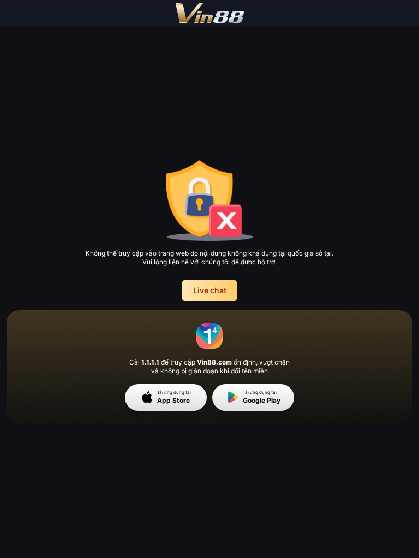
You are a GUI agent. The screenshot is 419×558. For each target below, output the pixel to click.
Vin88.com (214, 362)
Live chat (209, 290)
